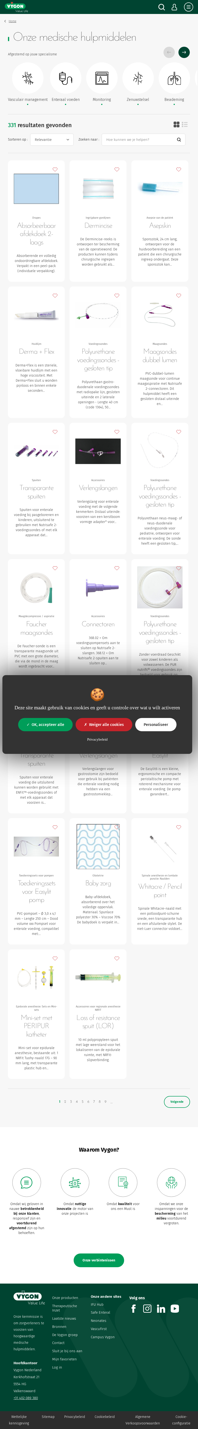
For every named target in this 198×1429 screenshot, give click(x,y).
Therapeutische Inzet (64, 1308)
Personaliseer (156, 724)
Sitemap (48, 1417)
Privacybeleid (74, 1417)
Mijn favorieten (64, 1359)
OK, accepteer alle (48, 724)
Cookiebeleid (105, 1417)
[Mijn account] (174, 7)
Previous (169, 52)
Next (184, 52)
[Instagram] (150, 1311)
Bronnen (59, 1327)
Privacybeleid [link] (97, 739)
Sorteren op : (18, 139)
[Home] (16, 7)
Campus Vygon (103, 1337)
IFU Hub (97, 1304)
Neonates (98, 1320)
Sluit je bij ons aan (67, 1351)
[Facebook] (136, 1311)
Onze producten (65, 1298)
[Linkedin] (164, 1311)
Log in (57, 1367)
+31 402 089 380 (26, 1398)
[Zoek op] (161, 7)
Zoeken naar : (88, 139)
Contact (58, 1343)
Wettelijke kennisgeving (19, 1420)
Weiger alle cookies (106, 724)
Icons (176, 124)
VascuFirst (99, 1329)
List (185, 124)
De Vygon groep (65, 1335)
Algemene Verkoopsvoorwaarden (143, 1420)
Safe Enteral (100, 1312)
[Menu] (188, 6)
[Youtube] (177, 1311)
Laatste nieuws (64, 1318)
